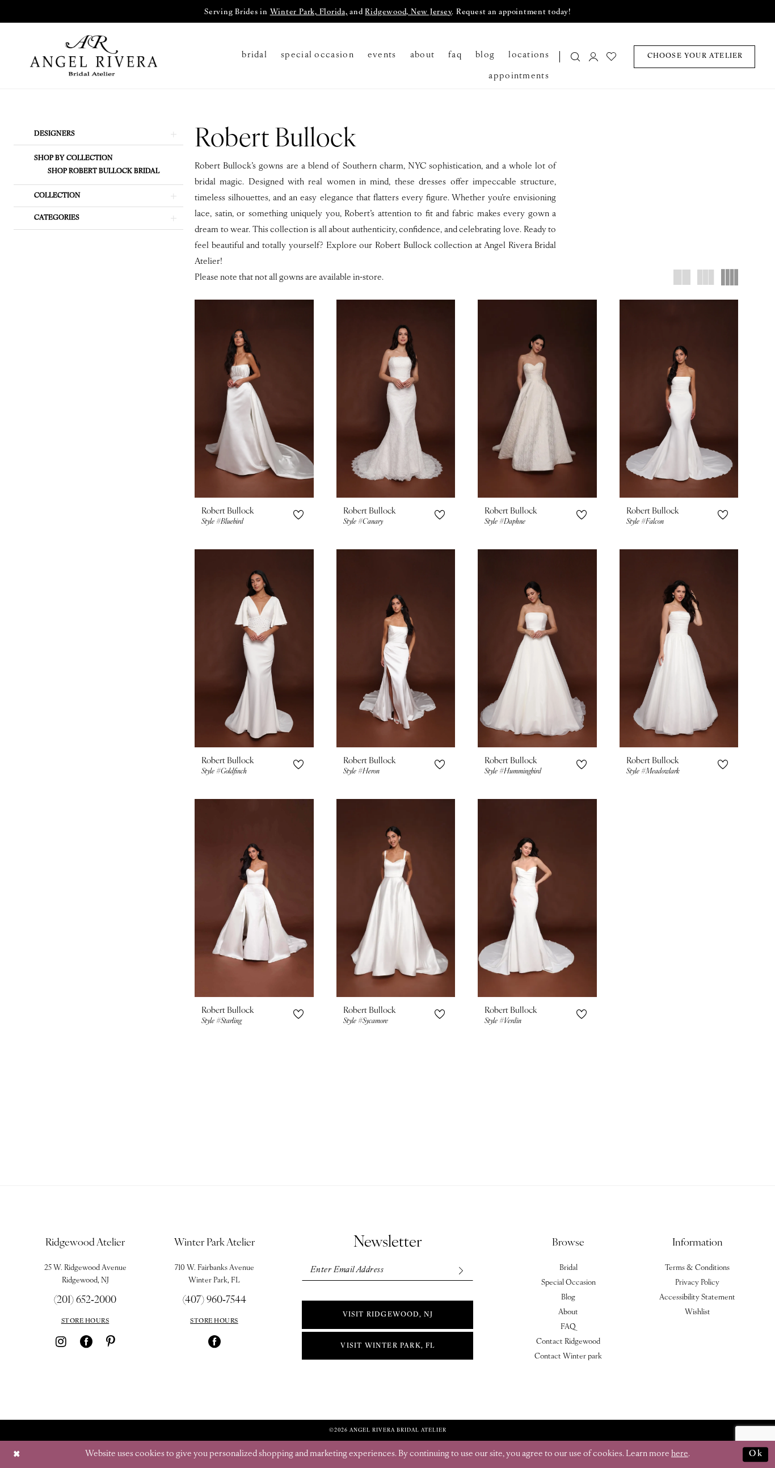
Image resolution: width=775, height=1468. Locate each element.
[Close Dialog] (17, 1455)
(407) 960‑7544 (214, 1300)
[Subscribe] (460, 1270)
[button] (593, 56)
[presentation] (254, 399)
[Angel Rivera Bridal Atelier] (94, 55)
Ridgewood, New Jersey (408, 12)
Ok (756, 1454)
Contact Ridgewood (568, 1341)
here (679, 1454)
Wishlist (697, 1312)
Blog (568, 1297)
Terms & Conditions (697, 1268)
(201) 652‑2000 (85, 1300)
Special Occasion (568, 1282)
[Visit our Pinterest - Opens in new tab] (110, 1341)
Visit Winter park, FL (387, 1346)
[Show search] (576, 56)
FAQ (568, 1327)
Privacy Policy (697, 1282)
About (568, 1312)
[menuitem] (572, 56)
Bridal (568, 1268)
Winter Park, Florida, (309, 12)
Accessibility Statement (697, 1297)
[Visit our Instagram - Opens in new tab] (61, 1341)
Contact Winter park (568, 1356)
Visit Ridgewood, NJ (388, 1314)
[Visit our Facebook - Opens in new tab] (86, 1341)
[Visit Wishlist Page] (612, 56)
